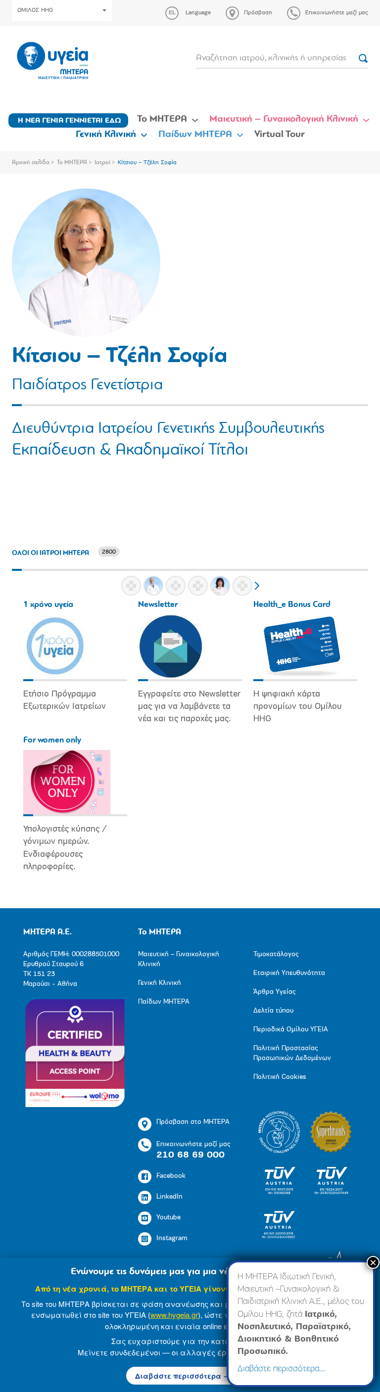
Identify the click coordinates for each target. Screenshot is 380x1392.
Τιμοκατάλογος (275, 954)
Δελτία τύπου (273, 1011)
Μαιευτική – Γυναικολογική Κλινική (283, 119)
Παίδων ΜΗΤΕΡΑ (195, 134)
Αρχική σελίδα (30, 163)
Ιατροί (102, 163)
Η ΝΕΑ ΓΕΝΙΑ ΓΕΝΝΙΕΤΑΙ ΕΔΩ (69, 121)
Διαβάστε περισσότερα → (182, 1376)
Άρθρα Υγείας (274, 992)
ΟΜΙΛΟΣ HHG (35, 10)
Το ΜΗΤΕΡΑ (162, 119)
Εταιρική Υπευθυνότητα (289, 973)
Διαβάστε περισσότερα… (281, 1369)
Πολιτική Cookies (279, 1077)
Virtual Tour (279, 134)
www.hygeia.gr (174, 1314)
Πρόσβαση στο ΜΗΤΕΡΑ (193, 1122)
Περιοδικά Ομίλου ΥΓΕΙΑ (290, 1029)
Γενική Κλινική (106, 134)
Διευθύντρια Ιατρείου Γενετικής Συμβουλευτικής (168, 429)
